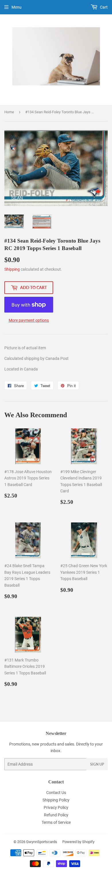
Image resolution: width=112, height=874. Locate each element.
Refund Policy (56, 815)
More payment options (29, 320)
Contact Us (56, 792)
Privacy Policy (56, 807)
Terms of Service (56, 822)
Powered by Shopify (78, 842)
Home (9, 112)
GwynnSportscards (41, 842)
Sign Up (97, 764)
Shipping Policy (56, 800)
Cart (103, 7)
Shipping (12, 269)
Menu (16, 7)
